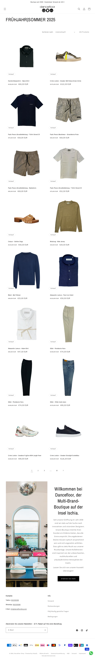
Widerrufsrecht (44, 653)
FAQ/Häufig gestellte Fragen (58, 611)
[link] (31, 470)
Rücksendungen (54, 606)
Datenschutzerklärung (58, 653)
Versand (51, 601)
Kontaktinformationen (48, 656)
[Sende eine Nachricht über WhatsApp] (91, 653)
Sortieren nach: (47, 32)
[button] (4, 9)
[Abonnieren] (44, 630)
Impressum (82, 653)
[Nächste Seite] (63, 470)
